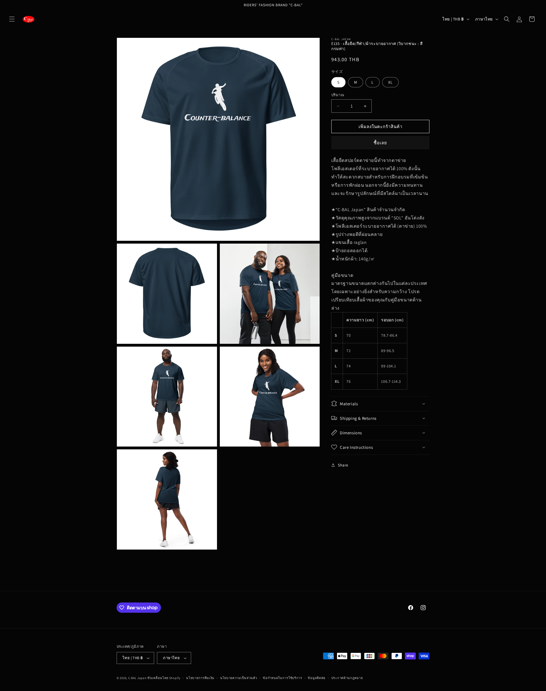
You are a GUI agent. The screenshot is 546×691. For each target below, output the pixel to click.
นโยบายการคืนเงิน (200, 678)
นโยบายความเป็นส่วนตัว (238, 678)
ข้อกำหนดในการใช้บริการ (282, 678)
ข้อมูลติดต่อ (317, 678)
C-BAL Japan (137, 678)
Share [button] (343, 465)
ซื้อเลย (380, 142)
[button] (12, 19)
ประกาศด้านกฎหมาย (347, 678)
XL (390, 82)
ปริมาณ (337, 94)
